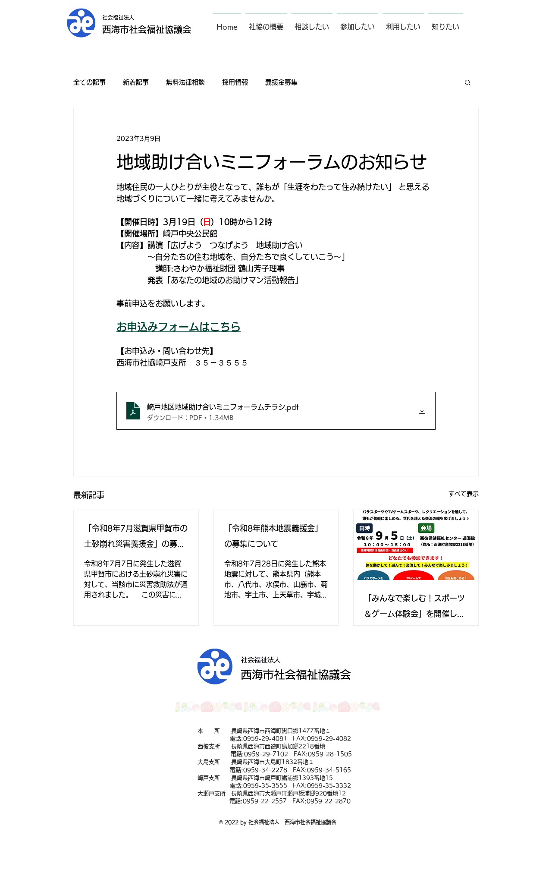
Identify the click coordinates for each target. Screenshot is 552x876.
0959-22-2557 (265, 801)
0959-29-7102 (266, 754)
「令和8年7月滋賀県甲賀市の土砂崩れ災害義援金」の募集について (136, 537)
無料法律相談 (185, 82)
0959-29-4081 (265, 738)
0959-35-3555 (265, 785)
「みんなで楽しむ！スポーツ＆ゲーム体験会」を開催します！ (414, 607)
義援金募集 (281, 82)
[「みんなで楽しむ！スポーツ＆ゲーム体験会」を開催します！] (416, 545)
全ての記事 (89, 82)
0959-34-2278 (265, 770)
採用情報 (235, 82)
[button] (266, 23)
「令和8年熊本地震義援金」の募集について (273, 536)
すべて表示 (463, 494)
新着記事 (136, 82)
